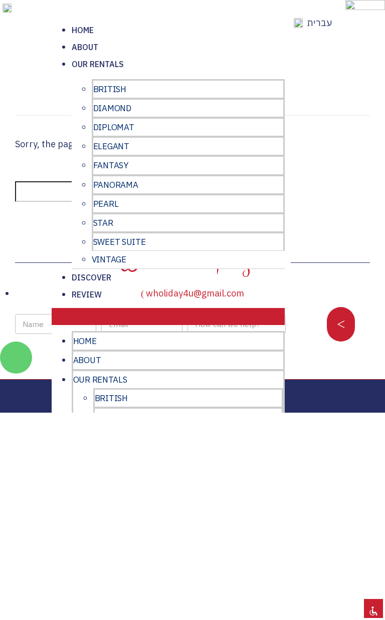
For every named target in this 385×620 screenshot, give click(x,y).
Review (87, 294)
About (85, 47)
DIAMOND (112, 108)
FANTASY (110, 165)
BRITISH (109, 89)
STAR (103, 222)
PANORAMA (115, 184)
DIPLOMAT (113, 127)
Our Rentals (98, 64)
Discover (91, 277)
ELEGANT (111, 146)
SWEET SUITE (119, 241)
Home (83, 30)
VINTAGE (109, 259)
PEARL (106, 203)
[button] (168, 316)
